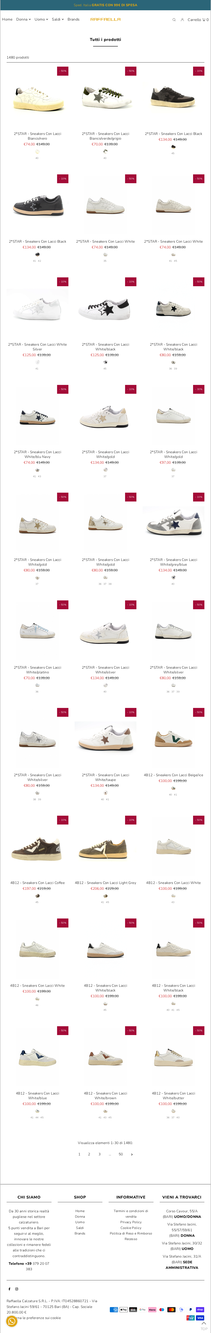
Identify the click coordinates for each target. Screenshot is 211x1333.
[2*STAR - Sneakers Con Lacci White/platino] (37, 631)
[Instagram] (16, 1289)
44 (37, 1117)
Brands (80, 1233)
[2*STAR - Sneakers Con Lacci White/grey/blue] (173, 523)
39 (175, 368)
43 (39, 476)
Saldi (80, 1228)
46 (37, 1005)
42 (39, 261)
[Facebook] (9, 1289)
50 (121, 1154)
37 (105, 476)
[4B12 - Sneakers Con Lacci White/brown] (105, 1057)
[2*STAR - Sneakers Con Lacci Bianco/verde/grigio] (105, 97)
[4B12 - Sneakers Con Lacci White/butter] (173, 1057)
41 (34, 261)
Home (80, 1211)
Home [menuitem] (7, 19)
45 (173, 153)
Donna (21, 19)
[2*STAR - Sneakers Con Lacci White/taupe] (105, 739)
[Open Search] (174, 19)
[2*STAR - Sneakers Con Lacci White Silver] (37, 308)
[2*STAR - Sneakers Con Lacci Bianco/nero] (37, 97)
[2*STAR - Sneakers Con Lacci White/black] (105, 308)
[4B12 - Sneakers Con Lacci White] (173, 846)
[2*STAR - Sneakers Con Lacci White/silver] (105, 631)
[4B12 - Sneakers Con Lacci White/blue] (37, 1057)
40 (37, 158)
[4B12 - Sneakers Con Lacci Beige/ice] (173, 739)
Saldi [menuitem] (56, 19)
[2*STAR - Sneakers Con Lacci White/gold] (105, 416)
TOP (204, 1328)
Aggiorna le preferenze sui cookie (34, 1318)
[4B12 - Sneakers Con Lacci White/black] (105, 949)
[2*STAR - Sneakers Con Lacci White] (105, 205)
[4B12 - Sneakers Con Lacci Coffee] (37, 846)
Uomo (40, 19)
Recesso (131, 1239)
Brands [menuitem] (74, 19)
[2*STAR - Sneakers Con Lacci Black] (173, 97)
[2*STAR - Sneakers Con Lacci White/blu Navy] (37, 416)
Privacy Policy (131, 1222)
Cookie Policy (131, 1228)
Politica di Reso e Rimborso (131, 1233)
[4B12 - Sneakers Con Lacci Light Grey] (105, 846)
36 (170, 368)
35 (105, 261)
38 (109, 584)
